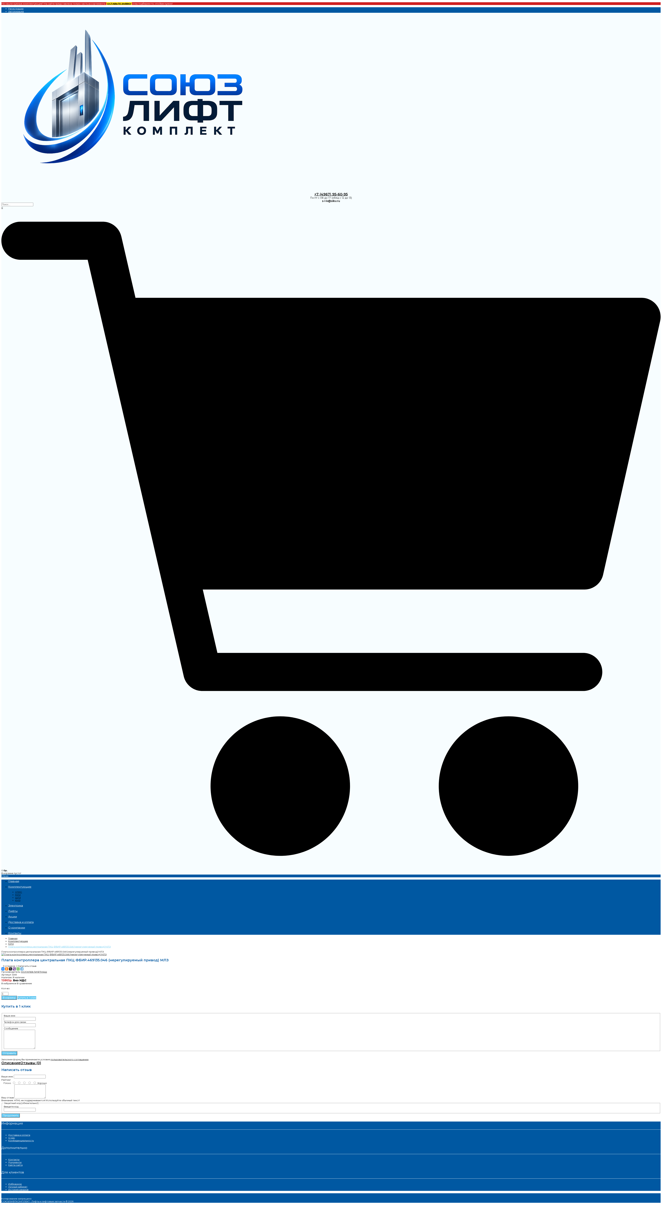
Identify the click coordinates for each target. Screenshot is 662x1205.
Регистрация (15, 8)
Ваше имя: (7, 1076)
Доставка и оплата (19, 1135)
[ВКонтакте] (2, 968)
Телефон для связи (15, 1022)
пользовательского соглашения (69, 1059)
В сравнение (24, 983)
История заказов (18, 1189)
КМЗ (17, 900)
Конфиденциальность (21, 1140)
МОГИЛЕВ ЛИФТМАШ (34, 971)
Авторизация (16, 11)
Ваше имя (9, 1015)
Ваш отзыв (7, 1097)
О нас (11, 1137)
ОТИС (18, 892)
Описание (10, 1063)
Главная (12, 938)
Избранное (15, 1184)
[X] (10, 968)
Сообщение (11, 1028)
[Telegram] (21, 968)
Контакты (13, 1159)
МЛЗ (18, 894)
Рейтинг (6, 1079)
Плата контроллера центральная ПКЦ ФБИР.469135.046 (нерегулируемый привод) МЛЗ (59, 946)
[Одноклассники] (6, 968)
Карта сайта (15, 1165)
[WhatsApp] (18, 968)
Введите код (11, 1106)
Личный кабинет (17, 1186)
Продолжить (10, 1115)
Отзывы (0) (30, 1063)
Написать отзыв (27, 966)
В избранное (8, 983)
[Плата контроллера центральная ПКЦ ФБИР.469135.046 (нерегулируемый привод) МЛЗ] (54, 954)
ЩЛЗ (18, 897)
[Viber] (14, 968)
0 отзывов (9, 966)
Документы (15, 1162)
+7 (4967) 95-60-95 (331, 194)
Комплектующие (18, 941)
